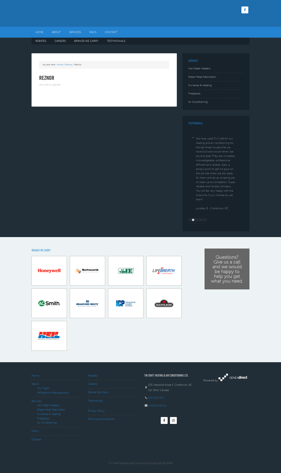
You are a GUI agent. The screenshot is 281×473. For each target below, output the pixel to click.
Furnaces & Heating (200, 85)
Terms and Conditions (101, 419)
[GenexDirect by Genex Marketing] (232, 380)
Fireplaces (194, 93)
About (35, 384)
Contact (36, 439)
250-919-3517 (156, 397)
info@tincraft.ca (157, 405)
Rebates (92, 375)
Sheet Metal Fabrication (202, 77)
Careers (92, 384)
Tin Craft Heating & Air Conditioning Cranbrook (64, 13)
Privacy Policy (96, 410)
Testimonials (95, 400)
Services (36, 401)
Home (35, 375)
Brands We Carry (98, 392)
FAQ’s (35, 431)
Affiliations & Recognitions (52, 392)
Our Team (43, 388)
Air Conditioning (198, 102)
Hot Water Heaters (199, 68)
